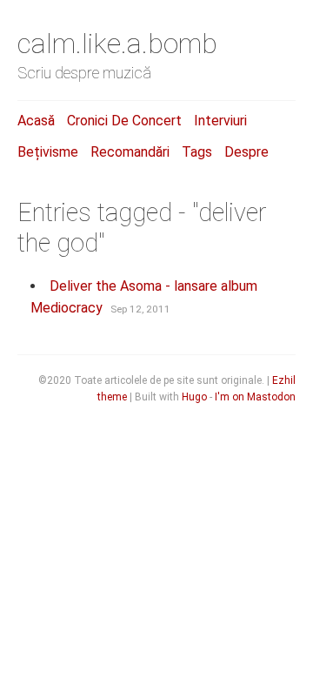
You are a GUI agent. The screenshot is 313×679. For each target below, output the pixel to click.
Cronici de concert (124, 120)
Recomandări (130, 152)
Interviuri (220, 120)
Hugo (194, 397)
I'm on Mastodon (255, 397)
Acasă (36, 120)
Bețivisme (47, 152)
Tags (197, 152)
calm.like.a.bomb (117, 43)
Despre (246, 152)
